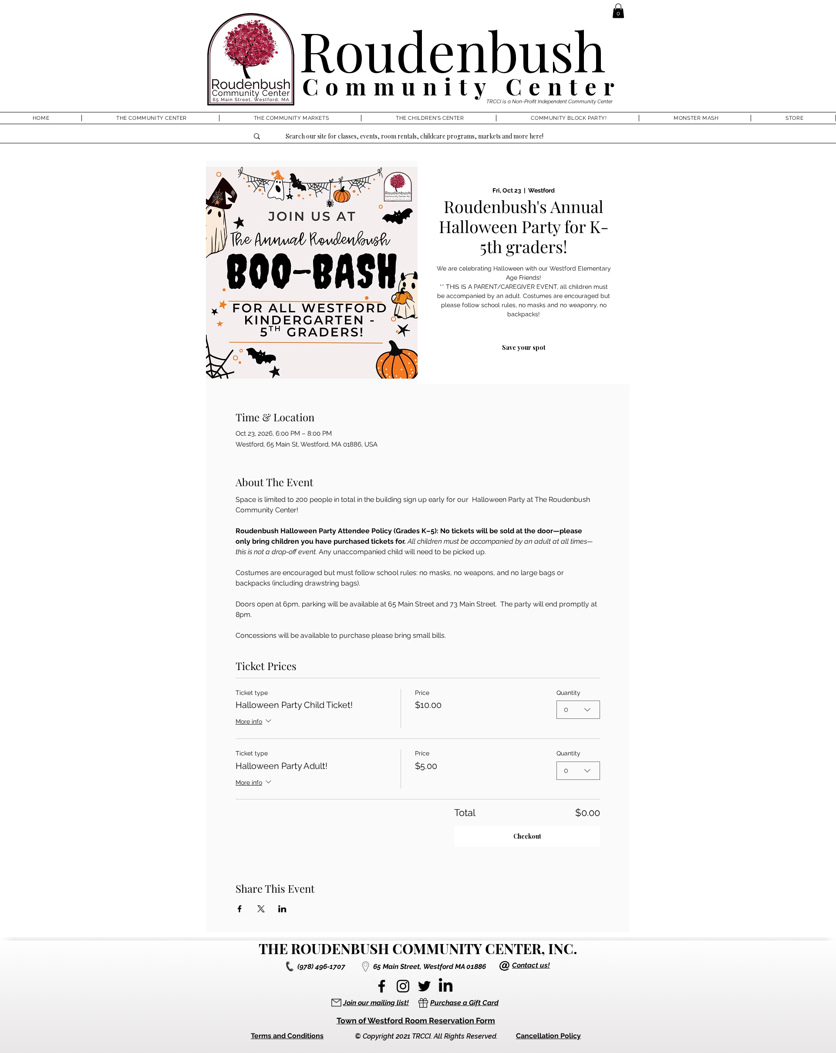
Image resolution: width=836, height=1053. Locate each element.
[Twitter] (424, 986)
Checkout (527, 836)
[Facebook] (381, 986)
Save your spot (524, 347)
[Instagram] (402, 986)
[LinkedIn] (445, 986)
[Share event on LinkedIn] (282, 908)
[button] (618, 10)
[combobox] (578, 710)
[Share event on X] (261, 908)
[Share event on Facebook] (240, 908)
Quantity (568, 692)
